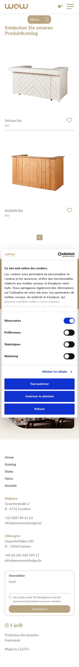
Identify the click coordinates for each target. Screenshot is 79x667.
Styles (9, 471)
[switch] (69, 332)
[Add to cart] (69, 120)
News (9, 478)
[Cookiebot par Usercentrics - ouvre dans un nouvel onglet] (58, 254)
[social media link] (7, 626)
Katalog (10, 464)
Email (12, 581)
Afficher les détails (54, 371)
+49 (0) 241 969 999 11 (22, 555)
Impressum (12, 640)
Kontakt (10, 485)
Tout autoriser (39, 383)
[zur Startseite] (16, 7)
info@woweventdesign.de (23, 560)
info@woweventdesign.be (23, 523)
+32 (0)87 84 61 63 (19, 517)
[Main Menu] (69, 6)
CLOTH (23, 649)
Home (9, 457)
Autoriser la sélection (39, 396)
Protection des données (21, 635)
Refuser (39, 409)
